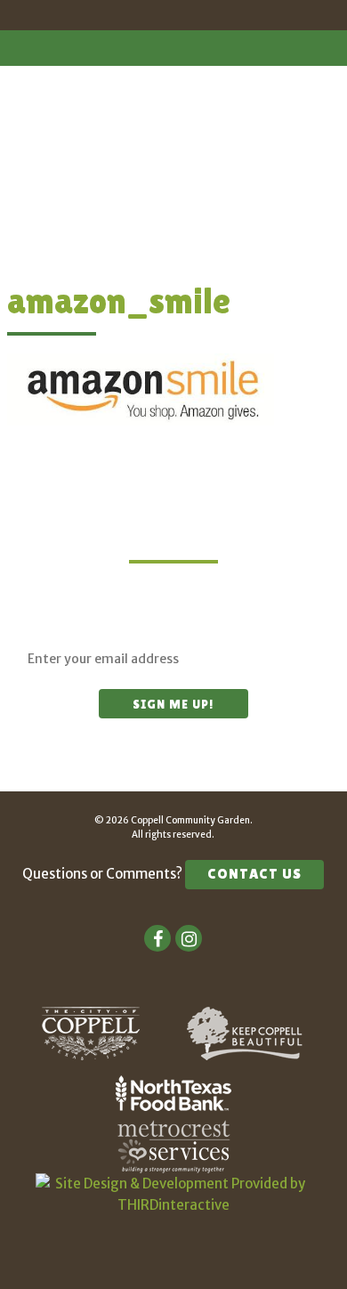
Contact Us (254, 873)
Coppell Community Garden (173, 68)
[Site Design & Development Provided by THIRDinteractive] (173, 1204)
